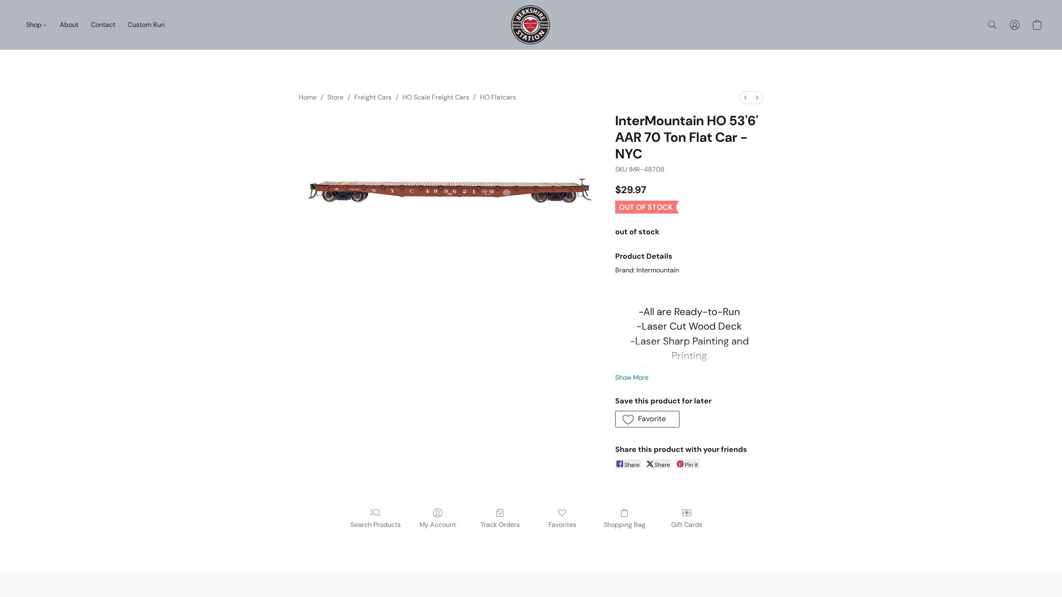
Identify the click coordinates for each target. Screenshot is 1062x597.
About (69, 24)
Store (335, 97)
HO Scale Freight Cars (435, 97)
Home (308, 97)
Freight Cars (373, 97)
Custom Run (146, 24)
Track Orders (500, 524)
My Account (437, 524)
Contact (103, 24)
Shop (34, 24)
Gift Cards (686, 524)
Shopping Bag (624, 524)
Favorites (562, 524)
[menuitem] (745, 98)
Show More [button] (631, 377)
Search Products (376, 524)
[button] (531, 25)
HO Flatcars (498, 97)
